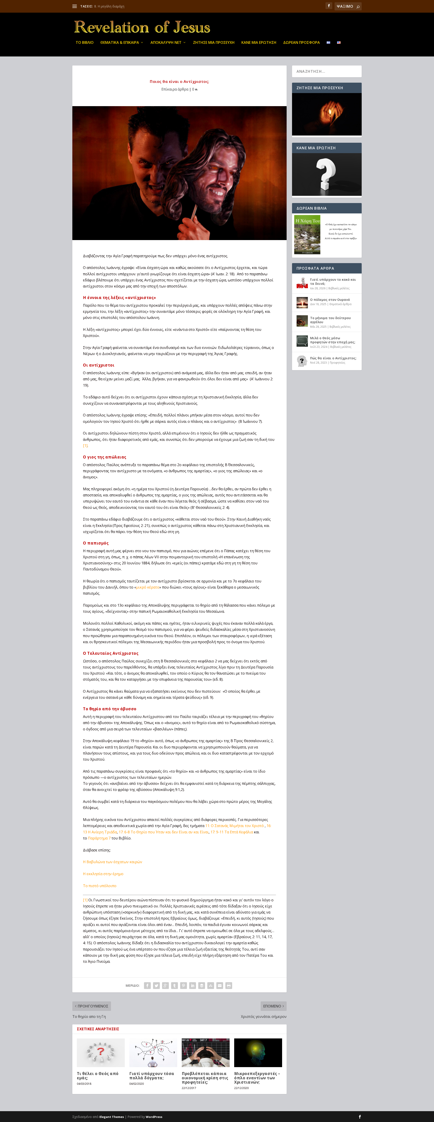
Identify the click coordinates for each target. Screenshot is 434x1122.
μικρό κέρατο (147, 587)
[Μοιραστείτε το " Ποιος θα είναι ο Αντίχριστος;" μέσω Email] (219, 985)
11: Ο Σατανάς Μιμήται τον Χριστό (235, 825)
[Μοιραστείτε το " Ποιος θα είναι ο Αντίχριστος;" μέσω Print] (228, 985)
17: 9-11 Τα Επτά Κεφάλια (231, 832)
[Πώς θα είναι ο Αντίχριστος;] (302, 361)
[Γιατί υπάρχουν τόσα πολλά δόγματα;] (153, 1052)
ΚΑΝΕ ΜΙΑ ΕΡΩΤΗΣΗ (258, 43)
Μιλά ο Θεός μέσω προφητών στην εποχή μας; (332, 340)
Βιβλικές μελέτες (338, 288)
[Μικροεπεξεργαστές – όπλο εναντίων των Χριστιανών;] (258, 1052)
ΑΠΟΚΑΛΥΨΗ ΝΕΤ (166, 43)
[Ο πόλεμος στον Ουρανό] (302, 302)
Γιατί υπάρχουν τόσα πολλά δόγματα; (151, 1075)
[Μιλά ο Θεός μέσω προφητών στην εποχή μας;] (302, 341)
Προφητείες (337, 363)
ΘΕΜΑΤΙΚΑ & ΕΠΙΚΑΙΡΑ (119, 43)
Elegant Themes (111, 1117)
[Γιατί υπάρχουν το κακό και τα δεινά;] (302, 282)
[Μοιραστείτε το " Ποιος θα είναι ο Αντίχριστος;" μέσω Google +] (165, 985)
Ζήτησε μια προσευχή (214, 43)
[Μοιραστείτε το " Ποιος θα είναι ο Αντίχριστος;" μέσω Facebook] (147, 985)
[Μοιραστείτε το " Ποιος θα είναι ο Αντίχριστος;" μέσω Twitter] (156, 985)
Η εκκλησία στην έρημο (103, 873)
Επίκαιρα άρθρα (174, 89)
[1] (85, 445)
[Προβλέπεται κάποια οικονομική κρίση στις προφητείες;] (206, 1052)
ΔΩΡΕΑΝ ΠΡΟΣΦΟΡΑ (301, 43)
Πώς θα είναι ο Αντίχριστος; (333, 358)
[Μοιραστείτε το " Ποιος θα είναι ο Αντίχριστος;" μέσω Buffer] (201, 985)
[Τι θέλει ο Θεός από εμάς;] (101, 1052)
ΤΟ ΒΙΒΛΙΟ (85, 43)
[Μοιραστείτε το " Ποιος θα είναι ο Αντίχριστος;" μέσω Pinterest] (183, 985)
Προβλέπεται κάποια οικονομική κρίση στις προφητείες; (205, 1078)
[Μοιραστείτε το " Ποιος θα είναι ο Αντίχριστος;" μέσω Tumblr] (174, 985)
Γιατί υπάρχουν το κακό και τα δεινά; (333, 281)
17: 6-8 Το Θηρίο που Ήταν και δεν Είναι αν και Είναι (164, 832)
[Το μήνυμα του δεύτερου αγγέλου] (302, 321)
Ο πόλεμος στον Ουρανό (330, 299)
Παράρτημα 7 (99, 838)
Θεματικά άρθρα (340, 304)
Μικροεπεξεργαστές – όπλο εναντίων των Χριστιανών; (257, 1078)
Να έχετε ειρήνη (106, 6)
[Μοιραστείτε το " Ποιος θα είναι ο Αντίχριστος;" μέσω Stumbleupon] (210, 985)
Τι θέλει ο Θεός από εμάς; (98, 1075)
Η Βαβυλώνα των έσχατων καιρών (112, 861)
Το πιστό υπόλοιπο (99, 885)
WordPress (154, 1117)
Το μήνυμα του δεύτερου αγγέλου (330, 320)
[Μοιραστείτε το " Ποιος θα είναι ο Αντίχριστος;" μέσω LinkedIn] (192, 985)
